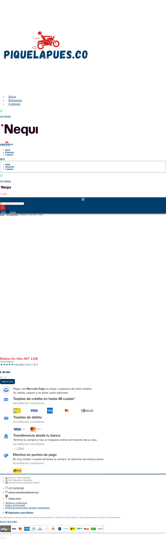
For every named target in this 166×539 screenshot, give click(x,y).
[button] (83, 159)
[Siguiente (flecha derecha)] (4, 537)
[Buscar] (2, 207)
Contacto (9, 154)
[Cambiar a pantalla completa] (4, 534)
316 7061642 (5, 181)
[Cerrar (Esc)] (10, 534)
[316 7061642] (1, 175)
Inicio (7, 150)
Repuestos (9, 152)
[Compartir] (7, 534)
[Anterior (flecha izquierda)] (1, 537)
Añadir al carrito (7, 382)
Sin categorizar (12, 215)
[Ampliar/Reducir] (1, 534)
